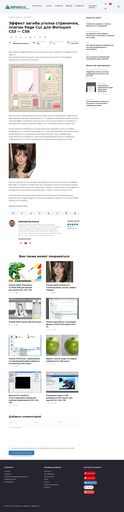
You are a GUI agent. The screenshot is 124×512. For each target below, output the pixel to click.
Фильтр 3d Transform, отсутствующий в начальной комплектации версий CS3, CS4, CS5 (24, 399)
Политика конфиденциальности (16, 477)
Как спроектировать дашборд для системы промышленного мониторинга (99, 47)
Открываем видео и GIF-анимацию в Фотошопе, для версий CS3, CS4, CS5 (59, 397)
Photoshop (37, 6)
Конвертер (79, 6)
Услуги (49, 6)
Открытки (59, 6)
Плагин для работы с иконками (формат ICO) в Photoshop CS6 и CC (61, 324)
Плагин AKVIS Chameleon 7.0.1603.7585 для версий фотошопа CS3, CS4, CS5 (20, 287)
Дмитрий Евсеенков (28, 221)
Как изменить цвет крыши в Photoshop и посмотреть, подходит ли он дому (100, 35)
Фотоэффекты (49, 474)
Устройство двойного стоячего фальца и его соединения (98, 25)
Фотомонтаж (49, 477)
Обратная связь (10, 479)
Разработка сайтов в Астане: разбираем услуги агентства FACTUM (97, 74)
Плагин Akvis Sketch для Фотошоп (25, 322)
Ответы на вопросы (51, 484)
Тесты (46, 479)
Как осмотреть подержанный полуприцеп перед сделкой (97, 58)
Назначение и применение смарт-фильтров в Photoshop (105, 88)
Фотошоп (47, 471)
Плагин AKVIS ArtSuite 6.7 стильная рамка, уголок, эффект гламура (61, 287)
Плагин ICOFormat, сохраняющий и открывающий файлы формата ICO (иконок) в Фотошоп (24, 361)
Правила (7, 474)
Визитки (69, 6)
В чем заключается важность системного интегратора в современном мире (97, 103)
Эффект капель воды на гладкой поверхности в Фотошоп (61, 360)
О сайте (7, 471)
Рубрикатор (9, 482)
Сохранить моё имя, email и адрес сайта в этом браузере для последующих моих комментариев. (43, 448)
